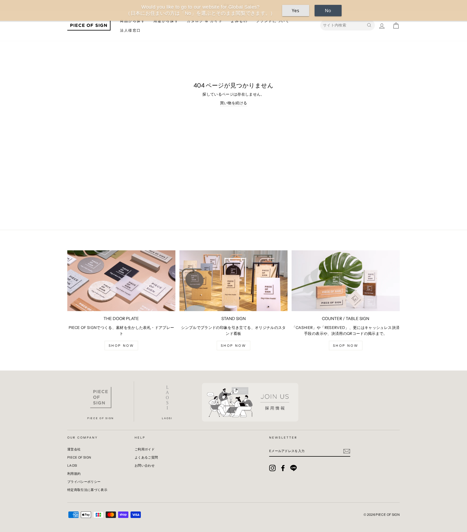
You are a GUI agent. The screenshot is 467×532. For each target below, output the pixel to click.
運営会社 (74, 449)
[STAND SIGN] (233, 280)
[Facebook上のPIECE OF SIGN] (283, 468)
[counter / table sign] (346, 280)
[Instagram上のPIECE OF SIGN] (272, 468)
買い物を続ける (233, 102)
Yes (295, 11)
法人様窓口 (130, 30)
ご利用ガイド (145, 449)
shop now (121, 346)
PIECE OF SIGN (79, 457)
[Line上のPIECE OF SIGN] (293, 468)
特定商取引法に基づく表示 (87, 490)
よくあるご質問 (146, 457)
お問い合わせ (145, 465)
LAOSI (72, 465)
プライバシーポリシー (84, 482)
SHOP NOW (346, 346)
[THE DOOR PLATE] (121, 280)
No (328, 11)
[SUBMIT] (346, 451)
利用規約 (74, 474)
